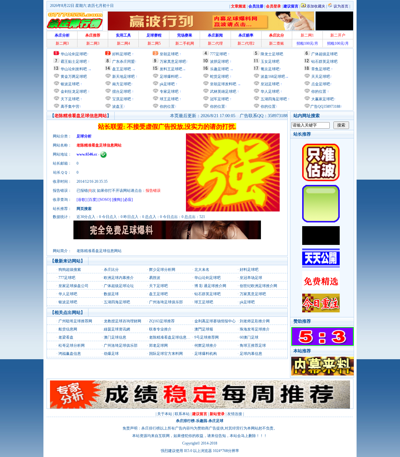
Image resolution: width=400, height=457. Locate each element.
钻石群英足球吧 (324, 61)
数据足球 (111, 294)
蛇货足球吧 (220, 76)
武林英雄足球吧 (222, 91)
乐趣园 (201, 421)
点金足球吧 (320, 84)
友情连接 (234, 414)
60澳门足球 (249, 337)
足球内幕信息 (251, 353)
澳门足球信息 (115, 337)
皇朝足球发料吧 (222, 84)
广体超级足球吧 (324, 54)
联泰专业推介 (160, 329)
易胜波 (154, 278)
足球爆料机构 (205, 353)
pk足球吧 (167, 84)
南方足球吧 (121, 84)
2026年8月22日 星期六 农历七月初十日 (82, 5)
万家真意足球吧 (173, 61)
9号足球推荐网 (206, 337)
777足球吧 (218, 54)
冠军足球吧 (219, 99)
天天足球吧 (320, 76)
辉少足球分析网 (162, 269)
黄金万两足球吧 (74, 76)
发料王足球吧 (171, 69)
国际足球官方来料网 (166, 353)
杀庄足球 (215, 421)
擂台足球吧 (121, 91)
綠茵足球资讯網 (117, 329)
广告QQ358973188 (325, 106)
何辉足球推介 (205, 345)
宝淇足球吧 (121, 99)
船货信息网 (67, 329)
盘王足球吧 (121, 69)
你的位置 (167, 106)
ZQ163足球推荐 (162, 321)
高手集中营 (69, 106)
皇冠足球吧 (269, 84)
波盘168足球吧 (273, 76)
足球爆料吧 (169, 76)
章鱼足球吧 (320, 69)
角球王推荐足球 (253, 345)
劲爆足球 (111, 353)
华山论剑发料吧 (74, 69)
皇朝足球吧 (169, 54)
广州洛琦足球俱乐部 (166, 302)
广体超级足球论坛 (119, 286)
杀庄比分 (111, 269)
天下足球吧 (69, 99)
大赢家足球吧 (322, 99)
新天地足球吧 (123, 76)
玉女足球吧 (270, 61)
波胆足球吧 (219, 61)
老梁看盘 (65, 337)
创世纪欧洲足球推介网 (258, 286)
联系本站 (182, 414)
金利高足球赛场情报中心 (215, 321)
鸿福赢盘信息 (69, 353)
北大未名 (201, 269)
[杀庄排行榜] (75, 21)
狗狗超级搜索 (69, 269)
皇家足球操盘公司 (73, 286)
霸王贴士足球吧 (74, 61)
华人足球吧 (269, 91)
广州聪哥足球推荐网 (75, 321)
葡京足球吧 (270, 69)
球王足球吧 (168, 99)
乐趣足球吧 (219, 69)
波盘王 (117, 106)
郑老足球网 (158, 345)
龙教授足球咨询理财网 (122, 321)
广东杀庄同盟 (123, 61)
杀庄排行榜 (185, 421)
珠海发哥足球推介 (255, 329)
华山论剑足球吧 (74, 54)
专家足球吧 (168, 91)
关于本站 (164, 414)
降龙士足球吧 (272, 54)
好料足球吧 (121, 54)
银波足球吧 (70, 84)
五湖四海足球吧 (273, 99)
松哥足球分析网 (71, 345)
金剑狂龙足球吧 (73, 91)
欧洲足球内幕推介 (119, 278)
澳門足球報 (203, 329)
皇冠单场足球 (251, 278)
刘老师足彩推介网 (255, 321)
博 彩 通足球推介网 (210, 286)
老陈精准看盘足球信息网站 (171, 337)
